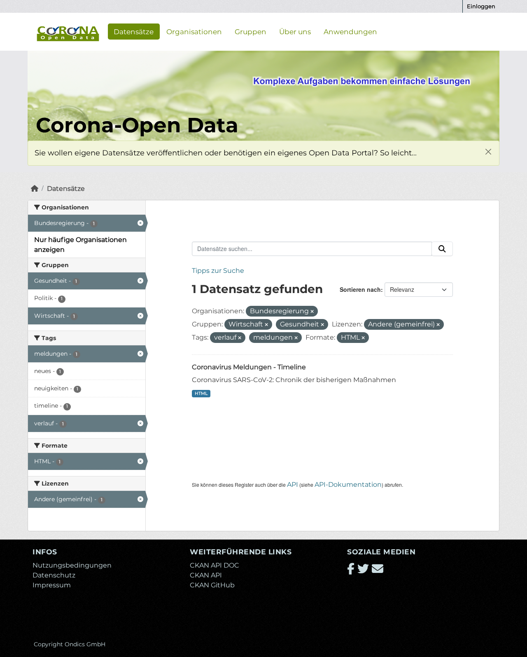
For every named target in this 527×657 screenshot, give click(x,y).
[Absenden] (442, 249)
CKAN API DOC (214, 565)
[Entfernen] (312, 311)
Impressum (52, 585)
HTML (201, 393)
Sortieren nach (360, 289)
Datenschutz (54, 575)
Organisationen (194, 31)
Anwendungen (350, 31)
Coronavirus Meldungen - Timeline (249, 367)
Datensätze (134, 31)
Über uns (295, 31)
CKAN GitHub (212, 585)
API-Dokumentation (348, 484)
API (292, 484)
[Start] (34, 188)
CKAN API (206, 575)
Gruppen (250, 31)
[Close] (488, 152)
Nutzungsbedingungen (72, 565)
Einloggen (481, 6)
